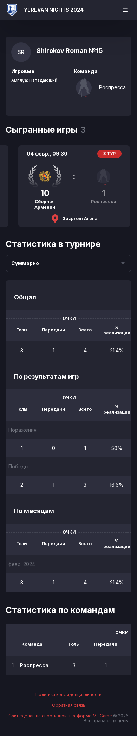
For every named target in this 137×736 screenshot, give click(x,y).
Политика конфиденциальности (68, 694)
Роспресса (112, 87)
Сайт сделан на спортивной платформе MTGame (60, 715)
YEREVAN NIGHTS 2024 (54, 10)
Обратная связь (68, 705)
